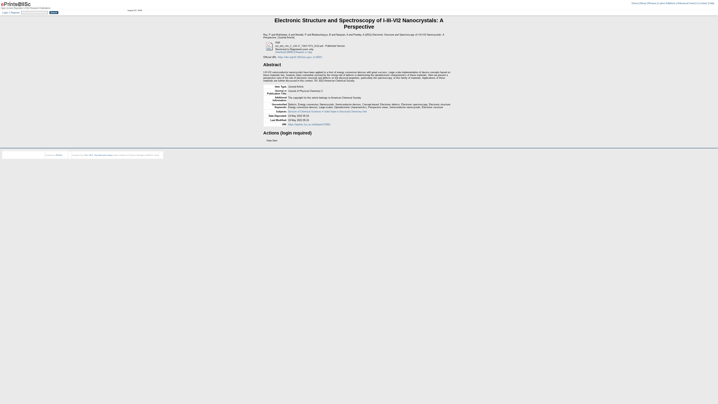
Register (15, 12)
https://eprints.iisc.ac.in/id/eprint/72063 (309, 124)
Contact (703, 3)
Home (635, 3)
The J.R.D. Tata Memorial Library (99, 158)
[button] (265, 142)
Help (711, 3)
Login (5, 12)
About (643, 3)
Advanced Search (687, 3)
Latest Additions (667, 3)
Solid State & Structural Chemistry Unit (345, 111)
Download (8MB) (284, 52)
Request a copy (303, 52)
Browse (652, 3)
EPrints (59, 158)
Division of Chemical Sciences (304, 111)
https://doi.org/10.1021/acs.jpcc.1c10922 (300, 57)
